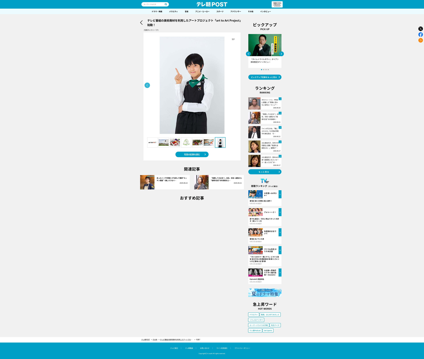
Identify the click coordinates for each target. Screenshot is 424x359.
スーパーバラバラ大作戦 (259, 325)
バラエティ (173, 11)
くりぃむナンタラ (256, 320)
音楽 (186, 11)
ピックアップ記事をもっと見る (264, 77)
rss (420, 40)
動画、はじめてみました (270, 314)
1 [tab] (261, 69)
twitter (420, 29)
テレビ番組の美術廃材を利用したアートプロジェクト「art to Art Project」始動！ (177, 340)
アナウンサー (235, 11)
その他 (250, 11)
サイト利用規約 (222, 348)
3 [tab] (266, 69)
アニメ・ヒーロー (202, 11)
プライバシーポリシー (242, 348)
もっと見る (264, 171)
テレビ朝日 (174, 348)
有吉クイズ (275, 325)
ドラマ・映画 (157, 11)
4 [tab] (268, 69)
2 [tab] (263, 69)
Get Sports (268, 330)
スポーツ (219, 11)
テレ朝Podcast (255, 330)
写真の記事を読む (192, 154)
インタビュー (265, 11)
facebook (420, 34)
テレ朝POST (212, 4)
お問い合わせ (204, 348)
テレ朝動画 (189, 348)
